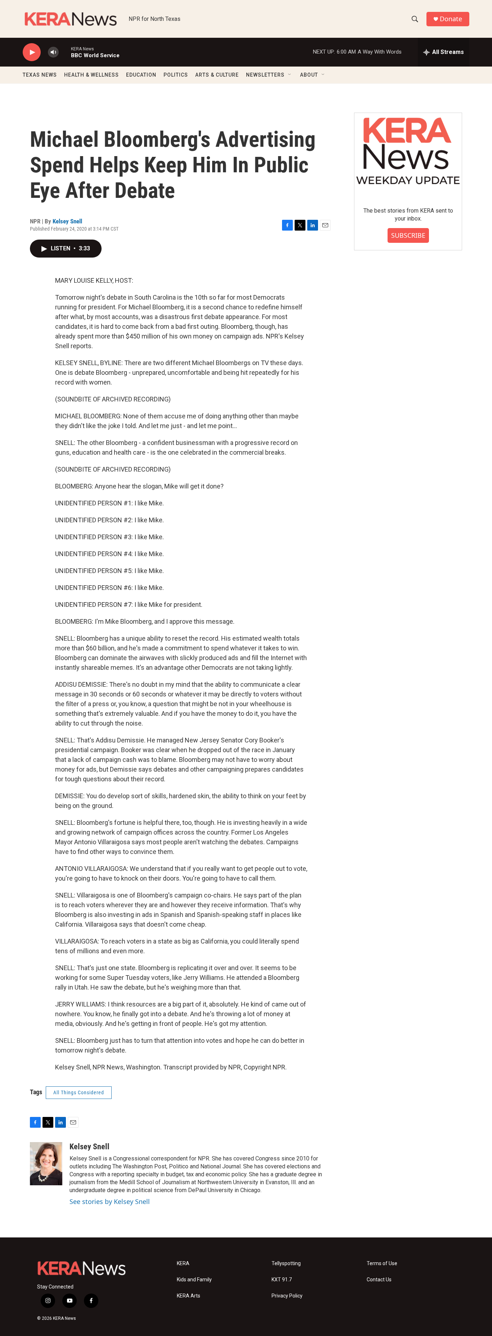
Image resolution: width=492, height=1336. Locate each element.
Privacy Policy (287, 1296)
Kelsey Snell (67, 221)
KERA (183, 1263)
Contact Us (379, 1279)
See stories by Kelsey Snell (110, 1201)
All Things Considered (78, 1092)
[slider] (65, 52)
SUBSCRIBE (408, 235)
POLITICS (176, 75)
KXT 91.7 (282, 1279)
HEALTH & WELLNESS (91, 75)
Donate (451, 19)
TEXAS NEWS (40, 75)
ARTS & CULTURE (217, 75)
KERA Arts (188, 1296)
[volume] (53, 52)
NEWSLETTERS (265, 75)
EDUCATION (141, 75)
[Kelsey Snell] (46, 1163)
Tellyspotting (286, 1263)
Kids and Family (194, 1279)
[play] (31, 52)
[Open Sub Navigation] (290, 75)
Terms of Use (382, 1263)
